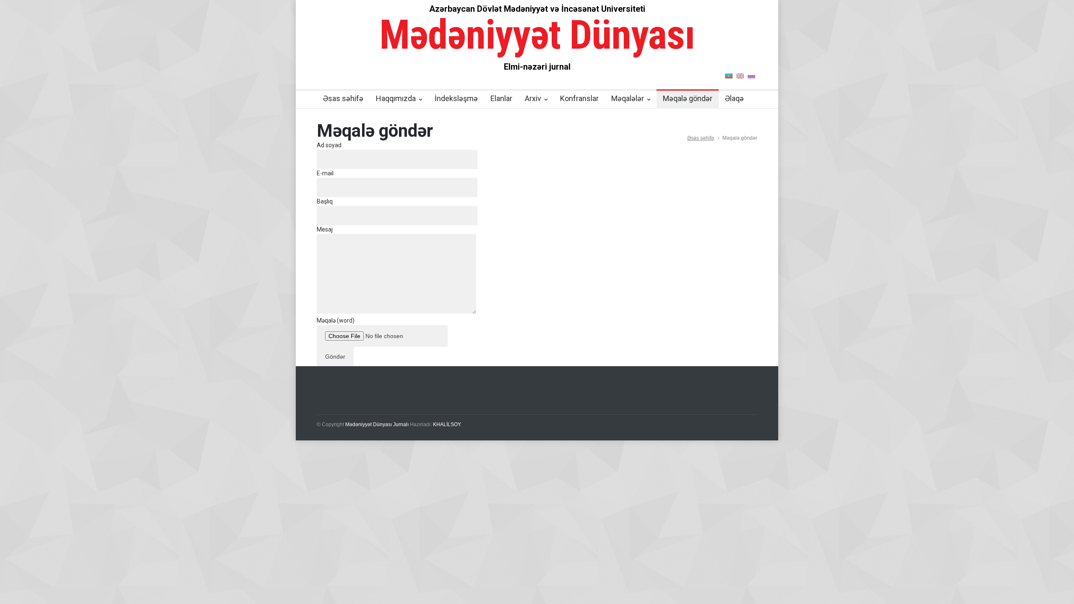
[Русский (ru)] (751, 75)
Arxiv (533, 98)
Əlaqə (734, 98)
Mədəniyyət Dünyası (537, 34)
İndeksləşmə (456, 98)
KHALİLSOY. (447, 424)
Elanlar (501, 98)
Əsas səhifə (343, 98)
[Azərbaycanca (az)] (729, 75)
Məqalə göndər (687, 98)
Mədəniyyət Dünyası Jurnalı (377, 424)
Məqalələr (627, 98)
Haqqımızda (396, 98)
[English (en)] (740, 75)
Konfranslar (579, 98)
